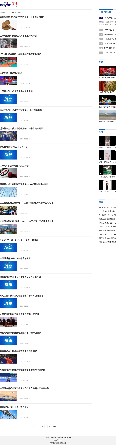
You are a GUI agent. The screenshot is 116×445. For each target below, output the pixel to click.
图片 (101, 62)
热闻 (101, 201)
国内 (19, 12)
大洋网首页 (12, 12)
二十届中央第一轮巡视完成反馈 (14, 166)
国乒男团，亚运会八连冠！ (12, 73)
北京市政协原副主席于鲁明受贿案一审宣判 (19, 314)
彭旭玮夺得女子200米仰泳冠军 (14, 147)
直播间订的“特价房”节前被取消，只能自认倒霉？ (22, 17)
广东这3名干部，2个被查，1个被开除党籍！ (20, 240)
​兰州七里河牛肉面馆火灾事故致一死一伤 (18, 36)
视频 (101, 132)
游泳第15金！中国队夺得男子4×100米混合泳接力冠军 (24, 184)
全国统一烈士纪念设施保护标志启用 (16, 91)
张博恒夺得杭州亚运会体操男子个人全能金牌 (20, 277)
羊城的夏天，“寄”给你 (107, 177)
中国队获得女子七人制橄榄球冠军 (15, 258)
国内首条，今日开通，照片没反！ (15, 407)
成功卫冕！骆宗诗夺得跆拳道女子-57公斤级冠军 (22, 296)
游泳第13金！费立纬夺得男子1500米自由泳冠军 (21, 128)
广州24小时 (105, 12)
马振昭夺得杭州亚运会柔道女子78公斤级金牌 (20, 333)
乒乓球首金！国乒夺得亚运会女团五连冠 (18, 351)
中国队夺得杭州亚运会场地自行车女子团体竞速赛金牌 (24, 388)
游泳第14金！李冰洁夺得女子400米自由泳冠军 (21, 110)
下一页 (55, 426)
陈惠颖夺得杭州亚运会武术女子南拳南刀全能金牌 (22, 370)
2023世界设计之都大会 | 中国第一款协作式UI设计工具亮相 (26, 203)
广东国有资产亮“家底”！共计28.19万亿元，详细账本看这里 (27, 221)
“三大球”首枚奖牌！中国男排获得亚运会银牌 (20, 54)
